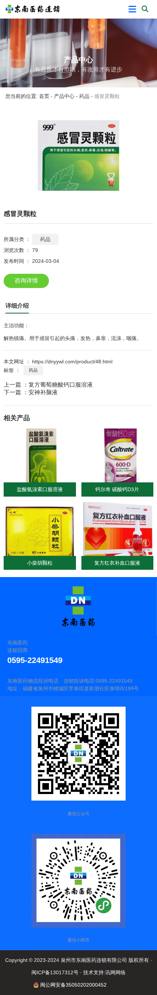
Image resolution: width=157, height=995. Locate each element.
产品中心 (64, 96)
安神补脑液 (43, 392)
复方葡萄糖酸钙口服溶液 (60, 385)
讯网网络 (115, 972)
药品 (84, 96)
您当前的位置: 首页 (28, 96)
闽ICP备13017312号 (54, 972)
